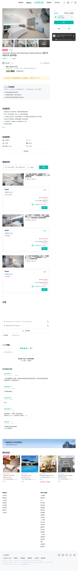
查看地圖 (27, 331)
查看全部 (26, 151)
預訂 (44, 207)
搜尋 (43, 167)
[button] (26, 78)
